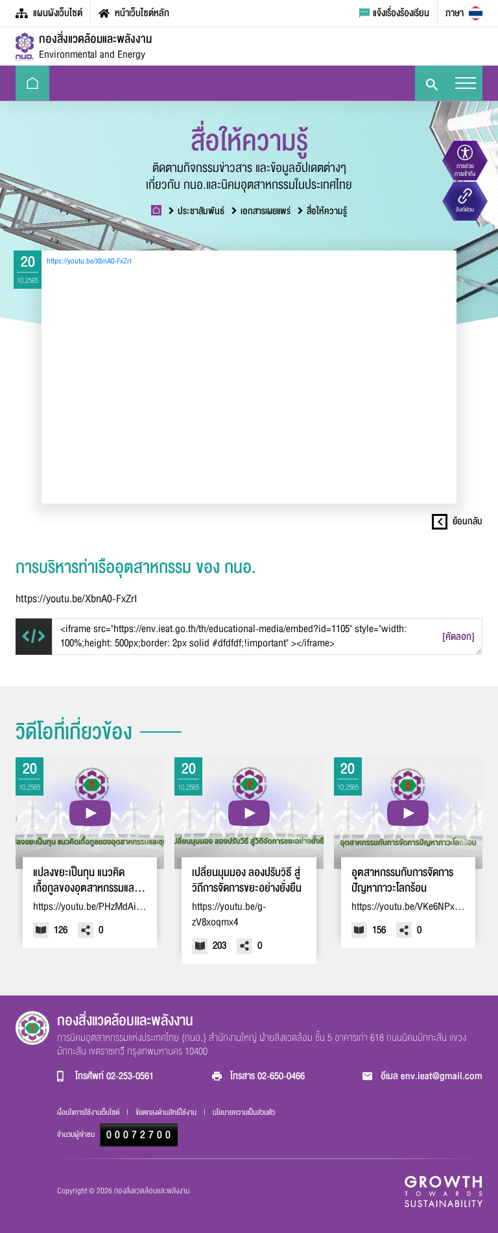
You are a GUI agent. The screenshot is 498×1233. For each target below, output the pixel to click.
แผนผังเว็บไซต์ (57, 13)
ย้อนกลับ (467, 522)
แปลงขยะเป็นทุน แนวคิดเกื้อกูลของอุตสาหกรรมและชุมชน (85, 880)
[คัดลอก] (458, 636)
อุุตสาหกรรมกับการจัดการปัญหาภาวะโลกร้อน (402, 880)
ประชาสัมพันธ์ (201, 211)
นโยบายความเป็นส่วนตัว (244, 1112)
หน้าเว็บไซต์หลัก (142, 13)
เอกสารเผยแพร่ (265, 211)
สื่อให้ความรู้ (327, 211)
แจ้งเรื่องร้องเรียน (401, 13)
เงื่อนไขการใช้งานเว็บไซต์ (89, 1112)
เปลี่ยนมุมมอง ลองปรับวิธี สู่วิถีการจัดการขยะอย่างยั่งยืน (247, 880)
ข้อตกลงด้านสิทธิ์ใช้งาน (167, 1112)
